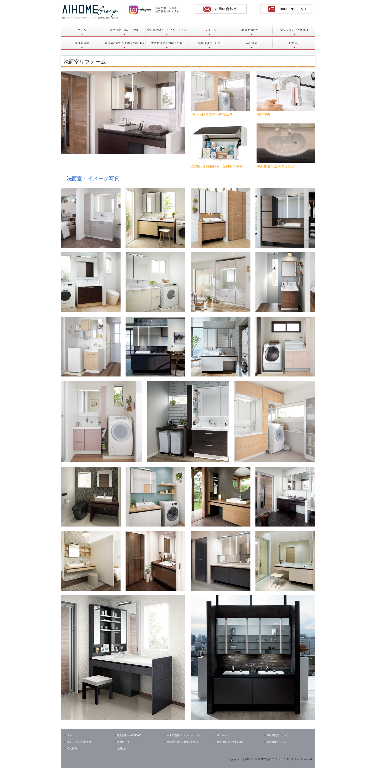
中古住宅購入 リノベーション (167, 30)
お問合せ (294, 43)
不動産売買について (251, 30)
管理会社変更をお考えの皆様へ (124, 43)
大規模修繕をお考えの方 (166, 43)
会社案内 (251, 43)
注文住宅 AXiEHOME (124, 30)
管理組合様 (82, 43)
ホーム (82, 30)
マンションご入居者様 (294, 30)
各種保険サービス (209, 43)
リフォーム (209, 30)
